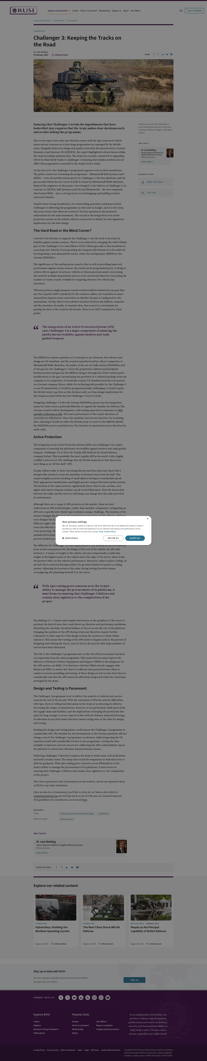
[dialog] (103, 530)
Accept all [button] (135, 538)
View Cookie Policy (107, 531)
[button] (70, 538)
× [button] (147, 519)
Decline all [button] (113, 538)
